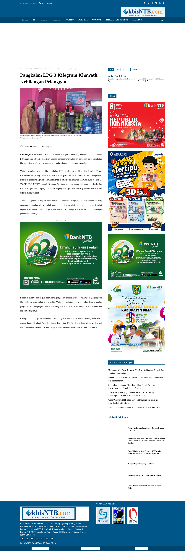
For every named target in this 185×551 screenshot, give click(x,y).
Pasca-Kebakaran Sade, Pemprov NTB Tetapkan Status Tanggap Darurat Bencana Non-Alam (145, 452)
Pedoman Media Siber (91, 548)
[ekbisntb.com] (22, 146)
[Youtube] (163, 3)
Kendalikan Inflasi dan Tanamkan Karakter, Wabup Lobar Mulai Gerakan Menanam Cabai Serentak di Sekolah (146, 440)
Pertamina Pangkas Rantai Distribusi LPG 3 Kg (121, 80)
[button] (162, 20)
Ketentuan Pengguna (40, 548)
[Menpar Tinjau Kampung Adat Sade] (116, 464)
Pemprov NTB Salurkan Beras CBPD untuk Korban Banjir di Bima (151, 80)
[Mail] (148, 3)
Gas (117, 69)
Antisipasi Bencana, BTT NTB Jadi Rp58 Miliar (144, 475)
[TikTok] (152, 3)
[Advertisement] (92, 43)
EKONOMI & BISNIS (32, 69)
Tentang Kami (141, 548)
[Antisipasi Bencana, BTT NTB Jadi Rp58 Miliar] (116, 475)
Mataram (135, 69)
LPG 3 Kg (125, 69)
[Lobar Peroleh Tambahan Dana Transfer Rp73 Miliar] (116, 487)
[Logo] (143, 12)
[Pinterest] (71, 146)
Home (22, 69)
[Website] (160, 3)
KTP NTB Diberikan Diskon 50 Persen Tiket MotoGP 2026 (134, 407)
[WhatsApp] (77, 146)
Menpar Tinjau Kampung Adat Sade (141, 464)
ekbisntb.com (32, 146)
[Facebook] (141, 3)
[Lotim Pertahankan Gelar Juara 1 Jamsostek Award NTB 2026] (116, 429)
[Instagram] (144, 3)
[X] (156, 3)
